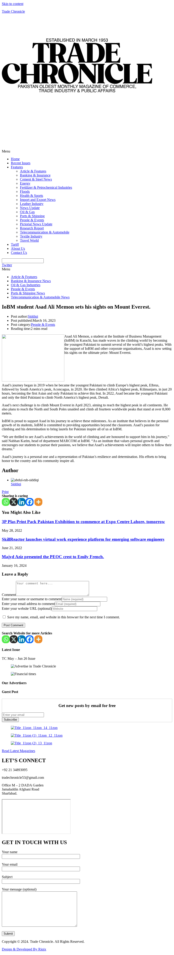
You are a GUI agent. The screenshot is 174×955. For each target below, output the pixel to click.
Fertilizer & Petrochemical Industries (46, 187)
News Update (30, 208)
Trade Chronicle (13, 11)
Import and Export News (38, 200)
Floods (25, 191)
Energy (25, 183)
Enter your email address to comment (28, 604)
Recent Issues (20, 163)
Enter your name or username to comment (32, 599)
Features (17, 167)
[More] (38, 502)
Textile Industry (31, 236)
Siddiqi (33, 316)
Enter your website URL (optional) (27, 608)
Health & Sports (31, 196)
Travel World (29, 240)
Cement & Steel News (36, 179)
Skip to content (12, 4)
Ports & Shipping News (28, 293)
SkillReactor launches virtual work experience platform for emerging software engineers (83, 539)
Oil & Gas (27, 212)
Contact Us (19, 253)
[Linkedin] (22, 502)
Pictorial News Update (36, 224)
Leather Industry (32, 204)
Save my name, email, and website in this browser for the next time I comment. (63, 617)
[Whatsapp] (6, 502)
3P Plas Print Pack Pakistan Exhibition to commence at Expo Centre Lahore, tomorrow (83, 521)
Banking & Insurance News (31, 281)
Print (5, 492)
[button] (87, 151)
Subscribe (10, 719)
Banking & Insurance (35, 175)
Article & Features (33, 171)
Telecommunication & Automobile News (40, 297)
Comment (9, 595)
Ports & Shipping (32, 216)
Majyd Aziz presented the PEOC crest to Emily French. (53, 556)
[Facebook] (30, 502)
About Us (18, 248)
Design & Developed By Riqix (24, 949)
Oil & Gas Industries (25, 285)
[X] (14, 502)
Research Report (32, 228)
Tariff (15, 244)
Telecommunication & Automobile (44, 232)
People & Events (32, 220)
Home (15, 159)
